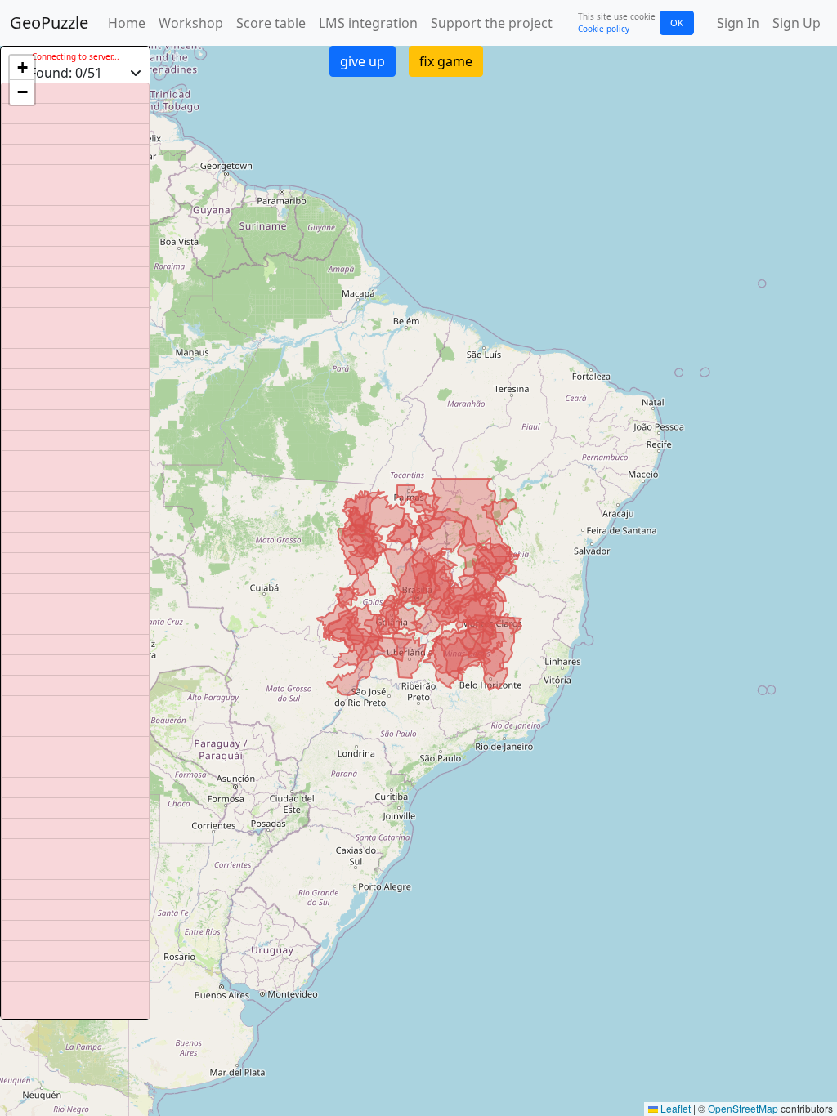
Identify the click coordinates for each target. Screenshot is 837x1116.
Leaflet (674, 1108)
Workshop (191, 23)
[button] (22, 68)
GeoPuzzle (49, 22)
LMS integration (368, 23)
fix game (445, 61)
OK (676, 22)
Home (126, 23)
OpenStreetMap (743, 1108)
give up (362, 61)
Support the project (492, 23)
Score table (271, 23)
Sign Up (796, 23)
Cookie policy (603, 28)
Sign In (738, 23)
